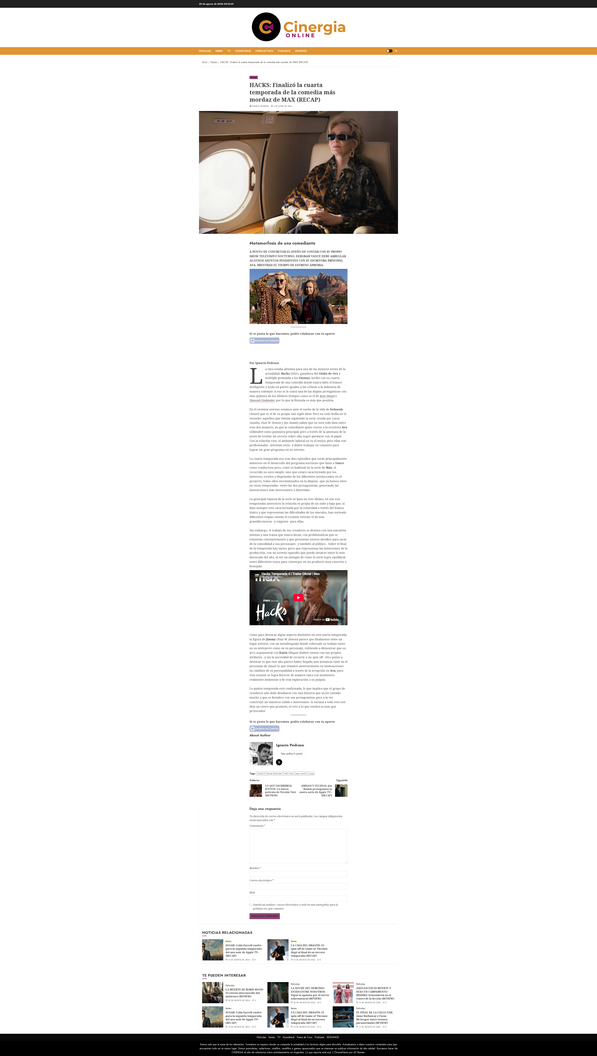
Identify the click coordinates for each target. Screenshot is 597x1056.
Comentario (257, 825)
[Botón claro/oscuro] (389, 50)
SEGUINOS (301, 50)
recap (310, 773)
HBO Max (288, 773)
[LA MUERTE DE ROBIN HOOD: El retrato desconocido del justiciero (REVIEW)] (212, 992)
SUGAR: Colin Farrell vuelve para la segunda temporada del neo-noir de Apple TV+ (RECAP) (244, 950)
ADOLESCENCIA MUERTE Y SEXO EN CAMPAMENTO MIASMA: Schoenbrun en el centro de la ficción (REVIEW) (375, 993)
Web (252, 892)
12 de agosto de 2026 (370, 1027)
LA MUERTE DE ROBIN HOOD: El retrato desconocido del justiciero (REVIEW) (245, 993)
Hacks (260, 773)
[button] (396, 51)
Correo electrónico (262, 880)
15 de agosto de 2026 (239, 960)
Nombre (255, 868)
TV (229, 50)
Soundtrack (243, 50)
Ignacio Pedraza (260, 106)
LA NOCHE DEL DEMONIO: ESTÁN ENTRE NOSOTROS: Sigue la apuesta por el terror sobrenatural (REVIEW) (310, 993)
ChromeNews (341, 1052)
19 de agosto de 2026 (370, 1003)
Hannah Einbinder (262, 400)
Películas (205, 50)
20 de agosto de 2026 (239, 1000)
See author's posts (291, 754)
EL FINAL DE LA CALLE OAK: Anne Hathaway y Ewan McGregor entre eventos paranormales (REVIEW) (374, 1018)
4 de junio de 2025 (283, 106)
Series (219, 50)
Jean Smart (327, 396)
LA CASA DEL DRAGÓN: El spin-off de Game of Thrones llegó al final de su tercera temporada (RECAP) (309, 950)
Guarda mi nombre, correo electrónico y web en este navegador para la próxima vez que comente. (295, 906)
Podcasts (284, 50)
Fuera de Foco (264, 50)
